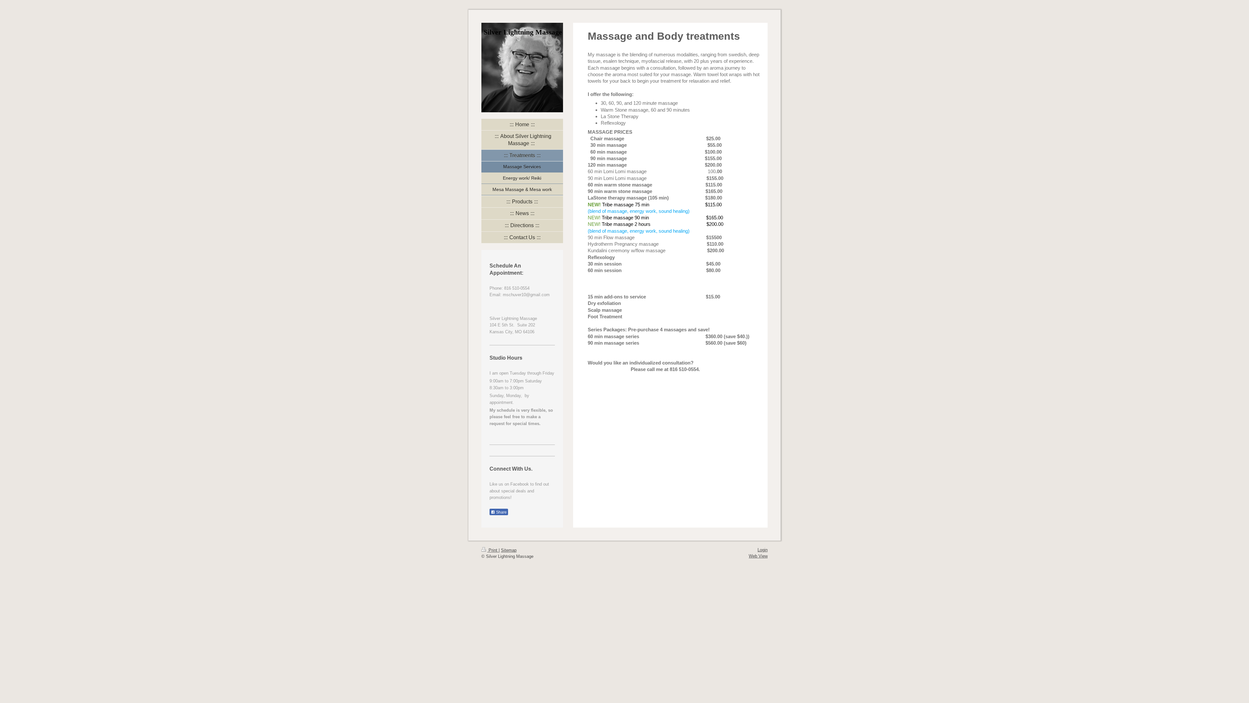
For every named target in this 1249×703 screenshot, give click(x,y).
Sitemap (509, 550)
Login (763, 549)
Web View (758, 556)
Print (493, 550)
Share (501, 512)
